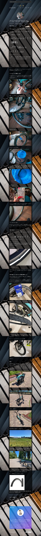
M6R (10, 25)
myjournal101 (13, 7)
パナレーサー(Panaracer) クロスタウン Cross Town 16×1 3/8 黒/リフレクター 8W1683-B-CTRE (20, 492)
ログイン (18, 499)
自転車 (13, 25)
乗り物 (20, 23)
